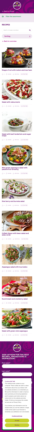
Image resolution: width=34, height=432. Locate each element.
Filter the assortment (13, 16)
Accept (17, 420)
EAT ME (17, 6)
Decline (17, 425)
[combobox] (17, 30)
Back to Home (9, 11)
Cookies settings (17, 416)
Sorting (7, 36)
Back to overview (10, 41)
